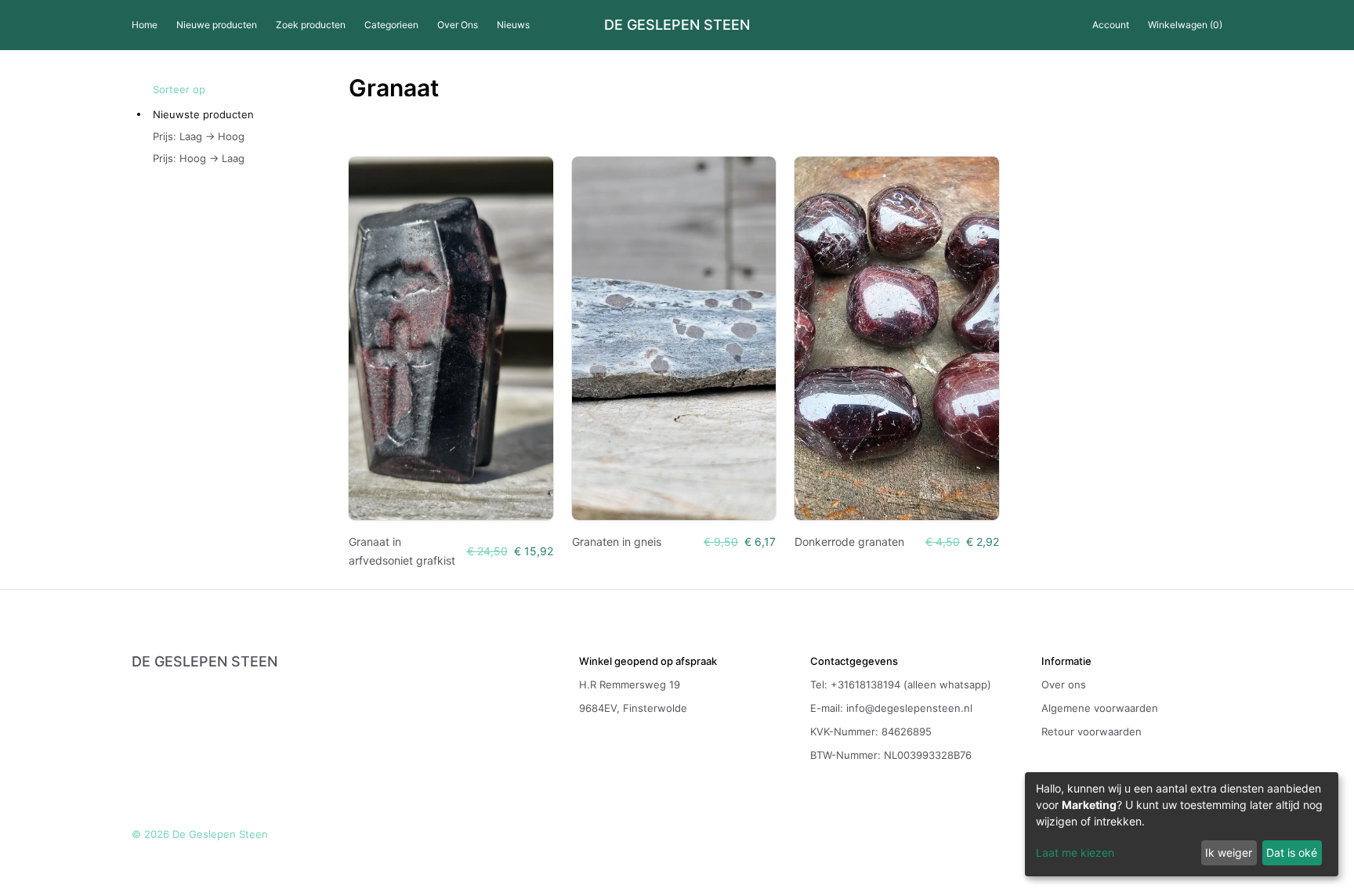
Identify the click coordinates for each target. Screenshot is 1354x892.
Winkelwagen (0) (1185, 25)
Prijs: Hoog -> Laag (198, 158)
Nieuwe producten (216, 25)
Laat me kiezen (1075, 852)
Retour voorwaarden (1091, 731)
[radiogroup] (251, 136)
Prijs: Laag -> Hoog (198, 136)
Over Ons (457, 25)
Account (1110, 25)
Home (144, 25)
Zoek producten (311, 25)
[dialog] (1181, 824)
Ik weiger (1228, 852)
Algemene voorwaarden (1099, 708)
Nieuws (513, 25)
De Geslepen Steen (677, 25)
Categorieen (391, 25)
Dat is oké (1291, 852)
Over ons (1063, 684)
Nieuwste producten (203, 114)
